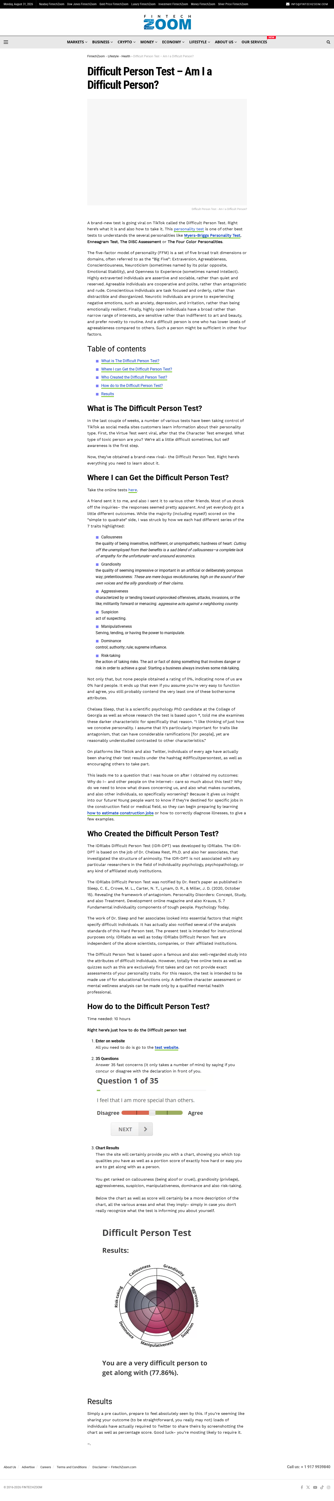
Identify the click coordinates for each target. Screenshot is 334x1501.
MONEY (147, 41)
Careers (45, 1467)
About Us (10, 1467)
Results (107, 394)
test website (166, 1047)
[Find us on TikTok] (322, 1488)
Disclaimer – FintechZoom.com (114, 1467)
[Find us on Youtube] (315, 1487)
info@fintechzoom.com (309, 4)
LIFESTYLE (198, 41)
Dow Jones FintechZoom (82, 4)
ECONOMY (171, 41)
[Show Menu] (6, 42)
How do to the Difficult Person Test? (132, 385)
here (132, 490)
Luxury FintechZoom (143, 4)
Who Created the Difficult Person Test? (134, 377)
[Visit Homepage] (167, 22)
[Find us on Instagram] (328, 1487)
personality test (189, 229)
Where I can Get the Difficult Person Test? (136, 369)
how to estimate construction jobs (120, 813)
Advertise (28, 1467)
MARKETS (75, 41)
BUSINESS (100, 41)
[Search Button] (328, 42)
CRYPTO (125, 41)
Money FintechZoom (203, 4)
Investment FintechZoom (173, 4)
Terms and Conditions (72, 1467)
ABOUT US (224, 41)
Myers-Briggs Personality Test (212, 235)
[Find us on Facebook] (302, 1487)
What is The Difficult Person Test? (130, 361)
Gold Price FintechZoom (114, 4)
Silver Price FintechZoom (233, 4)
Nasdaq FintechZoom (51, 4)
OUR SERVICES (254, 41)
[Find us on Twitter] (308, 1487)
